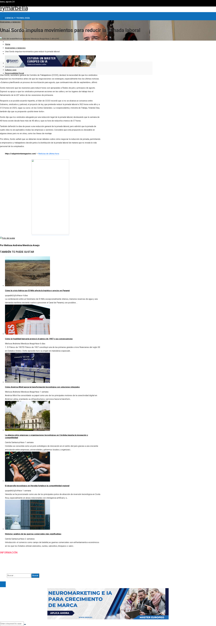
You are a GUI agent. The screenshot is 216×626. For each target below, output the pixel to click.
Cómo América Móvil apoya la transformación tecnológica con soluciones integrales (42, 387)
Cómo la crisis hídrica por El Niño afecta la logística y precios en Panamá (37, 290)
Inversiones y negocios (10, 22)
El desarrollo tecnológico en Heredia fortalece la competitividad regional (37, 486)
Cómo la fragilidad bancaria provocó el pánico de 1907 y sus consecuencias (39, 339)
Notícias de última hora (48, 154)
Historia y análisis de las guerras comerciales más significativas (33, 534)
